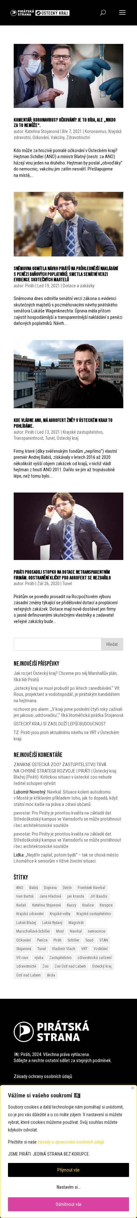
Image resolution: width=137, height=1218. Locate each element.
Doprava (50, 888)
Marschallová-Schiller (33, 931)
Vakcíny (57, 137)
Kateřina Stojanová (42, 131)
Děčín (67, 888)
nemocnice (96, 931)
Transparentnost (28, 438)
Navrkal (76, 931)
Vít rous (22, 958)
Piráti (29, 285)
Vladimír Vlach (63, 949)
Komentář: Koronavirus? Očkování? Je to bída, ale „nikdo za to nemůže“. (65, 123)
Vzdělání (101, 949)
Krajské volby (60, 914)
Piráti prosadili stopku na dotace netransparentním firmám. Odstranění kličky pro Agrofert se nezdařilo (62, 575)
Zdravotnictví (78, 137)
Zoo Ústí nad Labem (70, 966)
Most (60, 931)
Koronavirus (95, 131)
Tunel (50, 438)
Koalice (88, 905)
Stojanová (23, 949)
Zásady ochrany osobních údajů (43, 1076)
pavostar (22, 813)
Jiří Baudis (98, 896)
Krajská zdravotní (30, 914)
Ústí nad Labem (28, 975)
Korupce (106, 905)
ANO (19, 888)
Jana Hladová (50, 896)
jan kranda (75, 896)
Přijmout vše (68, 1169)
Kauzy (71, 905)
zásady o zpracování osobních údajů (71, 1141)
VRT (84, 949)
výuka (38, 958)
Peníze (42, 940)
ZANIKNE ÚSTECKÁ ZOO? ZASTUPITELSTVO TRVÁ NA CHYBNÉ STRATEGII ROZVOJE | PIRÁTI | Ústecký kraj (65, 768)
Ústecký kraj (67, 438)
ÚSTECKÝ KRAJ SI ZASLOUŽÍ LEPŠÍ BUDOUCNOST (60, 724)
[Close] (132, 1088)
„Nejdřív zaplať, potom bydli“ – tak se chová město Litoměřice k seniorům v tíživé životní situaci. (66, 858)
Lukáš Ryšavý (52, 922)
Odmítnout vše (69, 1204)
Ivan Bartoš (24, 896)
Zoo (45, 966)
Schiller (73, 940)
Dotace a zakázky (79, 285)
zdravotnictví (26, 966)
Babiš (33, 888)
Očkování (40, 137)
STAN (103, 940)
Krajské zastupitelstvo (83, 432)
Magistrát (75, 922)
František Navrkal (91, 888)
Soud (89, 940)
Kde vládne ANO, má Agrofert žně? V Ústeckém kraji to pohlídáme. (63, 423)
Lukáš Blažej (26, 922)
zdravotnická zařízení (94, 958)
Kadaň (21, 905)
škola (51, 975)
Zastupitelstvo (60, 958)
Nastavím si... (69, 1187)
